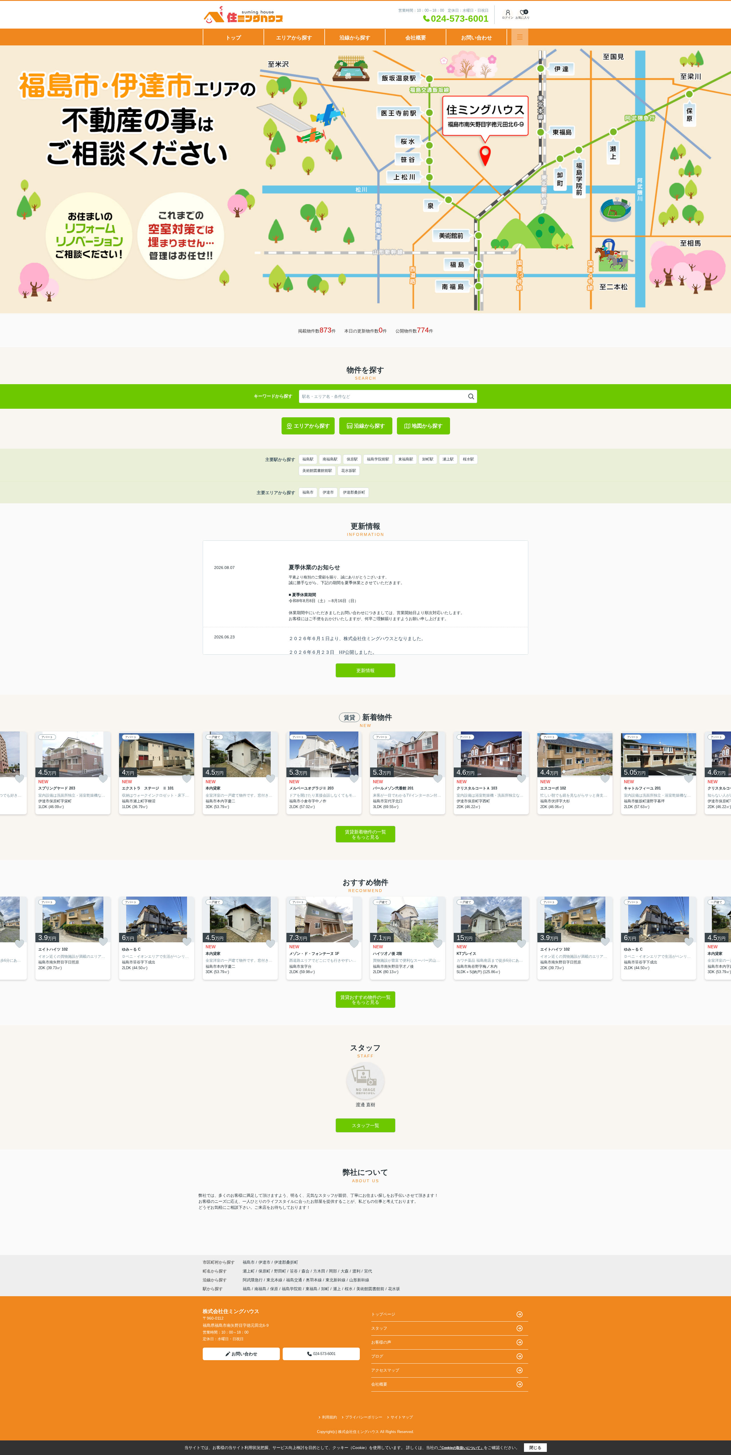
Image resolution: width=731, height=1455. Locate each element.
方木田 (319, 1271)
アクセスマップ (385, 1370)
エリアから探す (294, 38)
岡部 (333, 1271)
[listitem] (240, 773)
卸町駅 (427, 459)
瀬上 (337, 1288)
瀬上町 (249, 1271)
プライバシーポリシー (363, 1417)
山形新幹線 (359, 1280)
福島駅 (308, 459)
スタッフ (379, 1328)
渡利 (357, 1271)
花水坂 (394, 1288)
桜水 (349, 1288)
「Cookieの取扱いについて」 (461, 1448)
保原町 (265, 1271)
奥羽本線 (314, 1280)
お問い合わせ (476, 38)
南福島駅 (330, 459)
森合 (306, 1271)
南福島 (260, 1288)
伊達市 (328, 492)
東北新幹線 (336, 1280)
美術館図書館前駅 (317, 470)
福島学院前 (292, 1288)
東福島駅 (405, 459)
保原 (274, 1288)
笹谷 (294, 1271)
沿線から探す (355, 38)
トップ (233, 38)
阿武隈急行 (253, 1280)
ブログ (377, 1356)
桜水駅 (468, 459)
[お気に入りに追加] (19, 778)
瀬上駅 (448, 459)
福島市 (308, 492)
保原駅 (352, 459)
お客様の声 (381, 1342)
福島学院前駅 (378, 459)
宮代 (368, 1271)
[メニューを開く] (519, 37)
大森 (345, 1271)
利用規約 (329, 1417)
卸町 (325, 1288)
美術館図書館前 (370, 1288)
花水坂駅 (348, 470)
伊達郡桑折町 (354, 492)
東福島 (312, 1288)
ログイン (507, 17)
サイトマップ (402, 1417)
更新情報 (365, 670)
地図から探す (427, 426)
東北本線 (275, 1280)
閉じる (535, 1447)
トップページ (383, 1314)
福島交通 (294, 1280)
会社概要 (415, 38)
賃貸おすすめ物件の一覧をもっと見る (365, 1000)
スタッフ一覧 (365, 1125)
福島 (247, 1288)
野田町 (280, 1271)
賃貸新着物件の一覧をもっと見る (365, 834)
